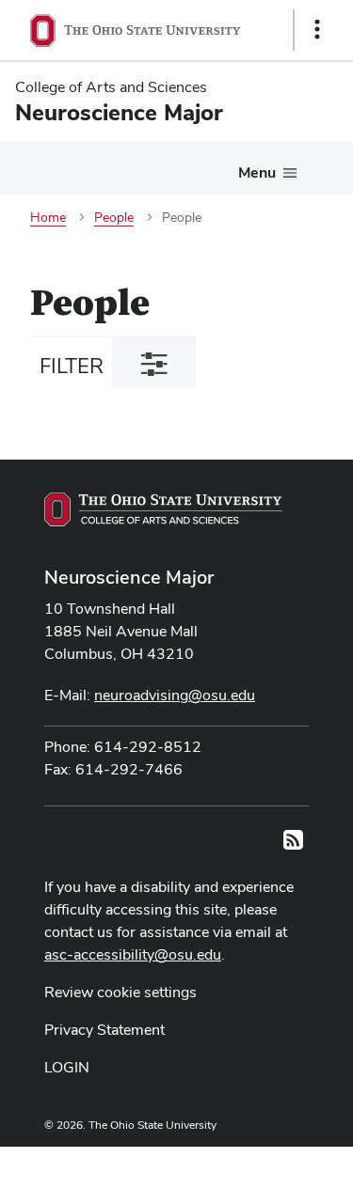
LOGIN (66, 1067)
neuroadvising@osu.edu (174, 695)
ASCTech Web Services (250, 1162)
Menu (257, 172)
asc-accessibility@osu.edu (132, 954)
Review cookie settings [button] (120, 992)
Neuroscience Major (129, 577)
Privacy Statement (104, 1030)
